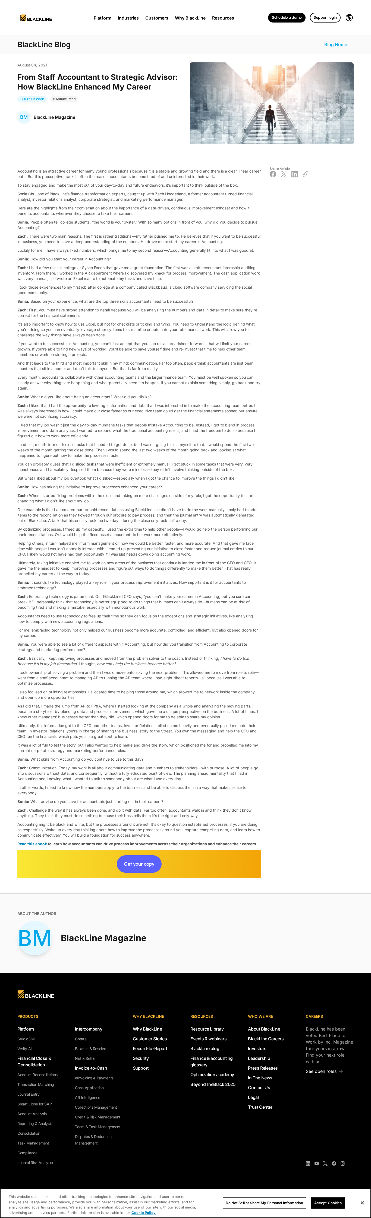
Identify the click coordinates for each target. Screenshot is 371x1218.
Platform (102, 18)
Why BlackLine (190, 18)
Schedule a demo (287, 17)
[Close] (362, 1203)
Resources (223, 18)
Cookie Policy (143, 1212)
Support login (325, 17)
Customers (156, 18)
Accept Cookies (328, 1203)
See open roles (321, 1071)
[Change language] (349, 17)
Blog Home (335, 44)
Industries (128, 18)
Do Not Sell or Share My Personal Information (264, 1203)
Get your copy (139, 864)
